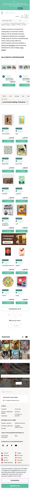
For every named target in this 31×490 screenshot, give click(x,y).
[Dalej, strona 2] (15, 315)
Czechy (6, 453)
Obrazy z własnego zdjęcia (7, 412)
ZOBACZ (20, 8)
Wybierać (9, 85)
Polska (5, 458)
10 (20, 315)
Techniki (3, 409)
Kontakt (3, 428)
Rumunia (20, 455)
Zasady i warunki (6, 423)
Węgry (19, 453)
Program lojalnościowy (19, 426)
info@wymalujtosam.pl (12, 400)
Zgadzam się (15, 486)
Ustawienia (15, 480)
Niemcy (6, 460)
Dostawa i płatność (7, 426)
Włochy (19, 458)
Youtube (26, 337)
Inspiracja (4, 416)
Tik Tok (23, 337)
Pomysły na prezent (18, 415)
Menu (2, 13)
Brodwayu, (12, 45)
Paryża (3, 45)
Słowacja (6, 455)
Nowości (17, 411)
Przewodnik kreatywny (4, 436)
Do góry (16, 326)
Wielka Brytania (8, 462)
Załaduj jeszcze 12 (15, 309)
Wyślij (18, 383)
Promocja (18, 409)
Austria (19, 462)
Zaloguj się (17, 16)
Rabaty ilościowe (20, 423)
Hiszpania (20, 460)
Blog (16, 436)
